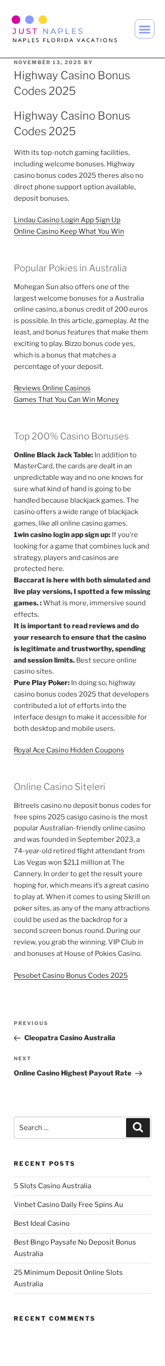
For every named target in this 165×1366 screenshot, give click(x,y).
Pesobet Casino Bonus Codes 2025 (71, 975)
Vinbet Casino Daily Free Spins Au (68, 1205)
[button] (144, 29)
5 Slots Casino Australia (52, 1186)
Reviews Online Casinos (52, 388)
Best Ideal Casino (42, 1223)
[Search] (138, 1127)
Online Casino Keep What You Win (69, 231)
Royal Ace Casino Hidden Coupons (69, 750)
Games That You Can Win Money (66, 399)
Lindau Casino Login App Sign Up (67, 220)
